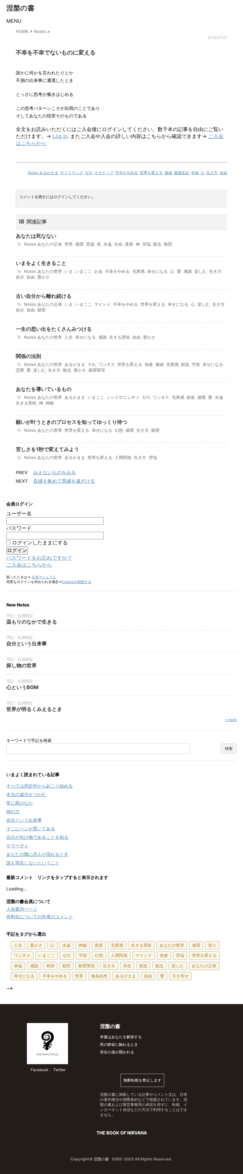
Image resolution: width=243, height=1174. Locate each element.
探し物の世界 (21, 665)
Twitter (58, 1069)
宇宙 (196, 364)
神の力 (13, 811)
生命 (118, 244)
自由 (223, 172)
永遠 (107, 244)
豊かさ (43, 276)
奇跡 (50, 965)
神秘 (50, 402)
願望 (41, 309)
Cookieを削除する (76, 582)
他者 (149, 364)
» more (231, 719)
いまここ (83, 271)
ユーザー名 (19, 513)
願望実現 (97, 370)
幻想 (119, 430)
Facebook (39, 1069)
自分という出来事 (26, 643)
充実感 (138, 271)
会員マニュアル (44, 577)
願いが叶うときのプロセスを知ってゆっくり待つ (71, 422)
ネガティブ (103, 172)
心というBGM (22, 687)
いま (69, 271)
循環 (79, 244)
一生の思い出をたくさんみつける (54, 329)
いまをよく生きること (41, 263)
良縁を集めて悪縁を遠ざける (64, 481)
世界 (69, 244)
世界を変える (151, 172)
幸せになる (157, 271)
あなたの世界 (49, 271)
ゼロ (88, 172)
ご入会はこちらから (29, 565)
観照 (168, 244)
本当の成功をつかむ (26, 794)
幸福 (195, 172)
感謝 (188, 271)
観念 (157, 244)
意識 (90, 244)
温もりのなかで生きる (31, 621)
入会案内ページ (21, 909)
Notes (33, 172)
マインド (102, 304)
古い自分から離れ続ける (44, 296)
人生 (69, 337)
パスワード (19, 528)
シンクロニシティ (123, 397)
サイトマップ (71, 172)
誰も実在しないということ (32, 862)
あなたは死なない (36, 236)
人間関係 (123, 457)
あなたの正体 (49, 244)
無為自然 (99, 975)
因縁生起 (181, 172)
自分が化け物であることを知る (37, 837)
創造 (185, 364)
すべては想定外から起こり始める (39, 785)
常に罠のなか (19, 803)
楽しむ (200, 271)
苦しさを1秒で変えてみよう (47, 449)
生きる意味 (119, 337)
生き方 (212, 172)
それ (92, 364)
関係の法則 (28, 356)
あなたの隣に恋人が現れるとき (37, 854)
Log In (60, 136)
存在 (127, 965)
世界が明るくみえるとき (34, 709)
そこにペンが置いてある (30, 828)
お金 (98, 271)
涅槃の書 (20, 8)
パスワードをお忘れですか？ (39, 558)
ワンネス (106, 364)
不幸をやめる (126, 172)
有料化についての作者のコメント (39, 916)
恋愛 (20, 370)
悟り (212, 945)
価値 (168, 172)
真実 (129, 244)
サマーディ (17, 845)
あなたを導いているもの (44, 389)
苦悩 (146, 244)
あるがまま (48, 172)
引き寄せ (180, 975)
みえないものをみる (54, 472)
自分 (20, 276)
